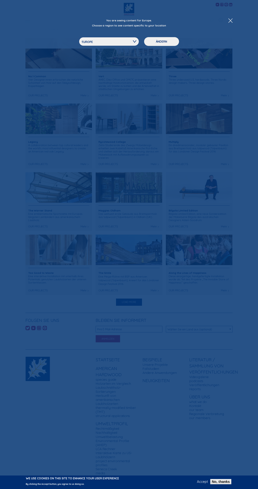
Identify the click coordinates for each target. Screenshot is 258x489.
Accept (202, 481)
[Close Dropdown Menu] (230, 21)
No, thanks (221, 482)
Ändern (161, 41)
